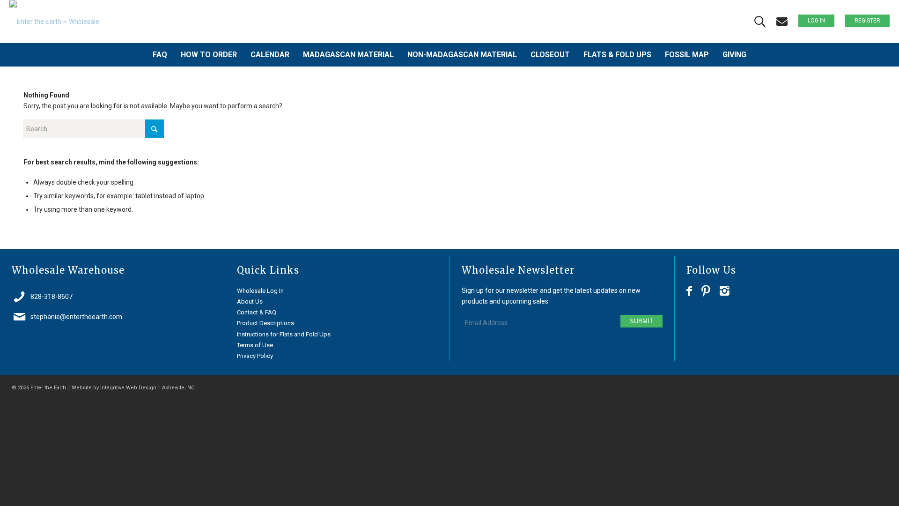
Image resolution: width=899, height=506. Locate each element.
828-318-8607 (51, 296)
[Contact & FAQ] (782, 22)
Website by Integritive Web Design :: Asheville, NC (133, 388)
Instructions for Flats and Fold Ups (284, 334)
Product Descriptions (265, 323)
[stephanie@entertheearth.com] (19, 316)
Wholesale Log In (260, 290)
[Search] (760, 22)
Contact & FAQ (256, 312)
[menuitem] (160, 55)
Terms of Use (255, 345)
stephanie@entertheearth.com (76, 316)
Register (867, 20)
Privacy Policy (255, 355)
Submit (641, 321)
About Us (250, 301)
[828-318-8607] (19, 296)
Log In (816, 20)
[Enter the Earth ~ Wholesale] (54, 21)
